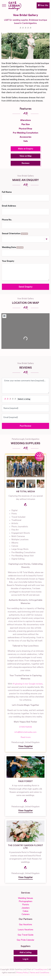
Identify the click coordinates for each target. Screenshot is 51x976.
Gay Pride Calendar (25, 940)
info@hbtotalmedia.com (25, 732)
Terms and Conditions (39, 973)
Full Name (7, 192)
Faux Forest (25, 781)
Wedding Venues (25, 898)
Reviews (25, 163)
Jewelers (25, 908)
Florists (25, 905)
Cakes (25, 911)
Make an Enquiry (25, 149)
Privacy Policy (22, 973)
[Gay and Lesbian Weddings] (14, 5)
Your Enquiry (8, 261)
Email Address (9, 206)
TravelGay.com (40, 969)
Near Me (44, 5)
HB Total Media (25, 491)
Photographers (25, 901)
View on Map (26, 156)
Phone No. (7, 220)
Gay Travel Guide (25, 935)
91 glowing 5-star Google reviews (28, 684)
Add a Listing (25, 952)
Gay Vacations (25, 925)
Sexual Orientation (15, 234)
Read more (25, 737)
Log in (25, 959)
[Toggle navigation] (4, 5)
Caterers (26, 914)
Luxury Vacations (25, 930)
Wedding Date (12, 247)
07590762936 (25, 727)
